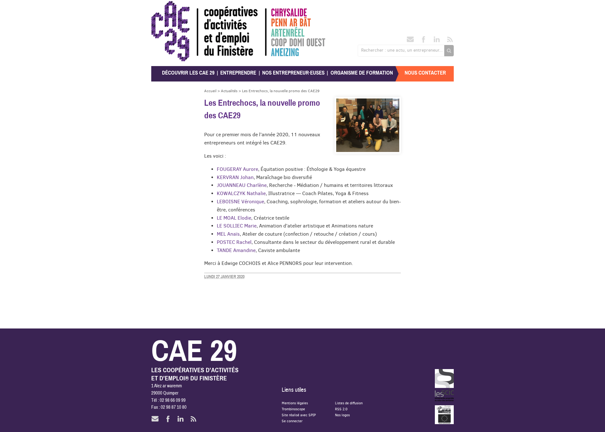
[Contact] (410, 41)
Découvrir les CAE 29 (188, 73)
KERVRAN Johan (235, 177)
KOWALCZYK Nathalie (241, 193)
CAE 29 (165, 7)
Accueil (210, 91)
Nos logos (342, 415)
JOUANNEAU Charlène (242, 185)
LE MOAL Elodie (234, 218)
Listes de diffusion (349, 403)
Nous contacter (425, 73)
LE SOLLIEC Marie (236, 225)
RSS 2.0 (341, 409)
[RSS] (450, 41)
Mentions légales (295, 403)
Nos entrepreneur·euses (293, 73)
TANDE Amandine (236, 250)
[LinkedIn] (437, 41)
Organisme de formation (362, 73)
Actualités (229, 91)
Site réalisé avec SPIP (299, 415)
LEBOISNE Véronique (240, 201)
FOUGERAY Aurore (237, 169)
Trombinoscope (293, 409)
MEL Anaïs (228, 234)
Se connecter (292, 421)
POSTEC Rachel (234, 242)
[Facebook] (423, 41)
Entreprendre (238, 73)
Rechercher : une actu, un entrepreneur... (402, 50)
